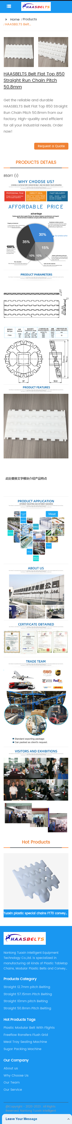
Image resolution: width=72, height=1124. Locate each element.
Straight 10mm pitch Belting (26, 1001)
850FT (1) (11, 175)
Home (15, 19)
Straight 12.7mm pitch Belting (27, 987)
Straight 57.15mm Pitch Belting (28, 994)
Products (30, 19)
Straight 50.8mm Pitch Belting (27, 1008)
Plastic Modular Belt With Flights (29, 1027)
